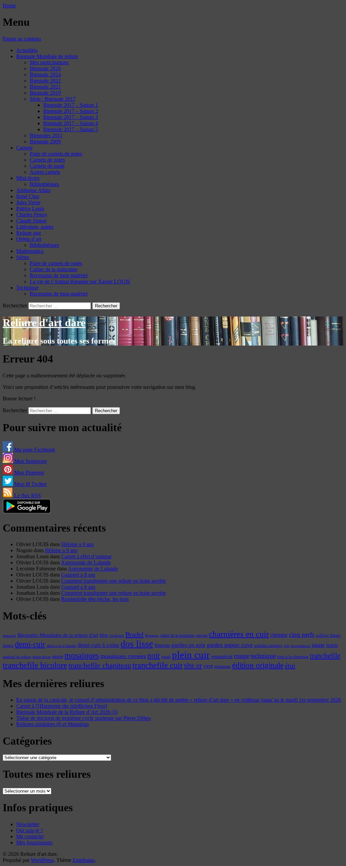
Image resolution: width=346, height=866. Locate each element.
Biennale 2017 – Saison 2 (70, 111)
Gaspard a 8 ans (78, 575)
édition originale (257, 665)
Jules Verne (28, 202)
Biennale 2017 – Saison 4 (70, 123)
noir (153, 655)
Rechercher (15, 305)
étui (290, 665)
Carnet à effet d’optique (86, 556)
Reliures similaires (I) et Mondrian (52, 724)
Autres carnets (45, 172)
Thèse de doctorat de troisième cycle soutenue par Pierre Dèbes (83, 718)
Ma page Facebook (34, 449)
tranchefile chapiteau (100, 665)
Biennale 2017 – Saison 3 (70, 117)
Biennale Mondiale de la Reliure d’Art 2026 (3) (67, 712)
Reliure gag (28, 233)
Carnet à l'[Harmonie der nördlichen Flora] (61, 706)
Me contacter (30, 836)
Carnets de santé (47, 166)
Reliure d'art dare (44, 323)
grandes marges (268, 645)
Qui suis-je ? (29, 830)
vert (208, 666)
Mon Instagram (30, 461)
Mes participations (49, 62)
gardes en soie (188, 645)
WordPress (42, 860)
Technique (27, 287)
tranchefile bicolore (35, 665)
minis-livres (41, 657)
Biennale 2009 (45, 141)
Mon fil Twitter (30, 484)
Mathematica (30, 251)
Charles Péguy (31, 214)
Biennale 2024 (45, 74)
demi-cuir (30, 644)
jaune (318, 644)
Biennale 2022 (45, 81)
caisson (201, 635)
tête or (193, 665)
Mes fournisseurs (34, 842)
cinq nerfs (301, 634)
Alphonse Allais (33, 190)
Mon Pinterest (28, 472)
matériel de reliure (17, 657)
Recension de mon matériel (59, 275)
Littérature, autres (34, 227)
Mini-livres (28, 178)
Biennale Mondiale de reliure (47, 56)
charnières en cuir (239, 633)
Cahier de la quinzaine (53, 269)
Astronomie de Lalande (86, 562)
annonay (9, 635)
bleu (104, 635)
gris (286, 646)
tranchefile (325, 656)
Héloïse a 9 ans (77, 544)
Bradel (134, 634)
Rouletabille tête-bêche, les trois (95, 599)
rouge (241, 655)
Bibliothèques (44, 184)
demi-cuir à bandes (61, 645)
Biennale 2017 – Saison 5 (70, 129)
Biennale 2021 (45, 87)
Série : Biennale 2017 (53, 99)
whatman (222, 666)
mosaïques (82, 655)
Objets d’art (28, 239)
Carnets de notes (47, 160)
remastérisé (221, 656)
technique (263, 655)
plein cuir (191, 654)
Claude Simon (31, 221)
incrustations (300, 645)
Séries (22, 257)
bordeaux (116, 635)
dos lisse (137, 644)
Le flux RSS (27, 495)
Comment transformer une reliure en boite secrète (113, 581)
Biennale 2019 (45, 93)
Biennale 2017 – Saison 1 (70, 105)
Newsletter (27, 824)
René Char (27, 196)
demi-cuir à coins (98, 644)
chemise (279, 635)
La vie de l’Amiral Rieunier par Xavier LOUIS (80, 281)
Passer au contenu (22, 39)
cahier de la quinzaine (177, 635)
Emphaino (84, 860)
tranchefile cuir (157, 665)
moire (57, 656)
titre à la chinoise (292, 656)
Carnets (24, 147)
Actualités (27, 50)
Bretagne (152, 635)
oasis (166, 656)
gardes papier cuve (230, 644)
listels (332, 645)
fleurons (162, 645)
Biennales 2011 (46, 135)
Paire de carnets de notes (56, 154)
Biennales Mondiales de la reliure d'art (58, 635)
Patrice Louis (30, 208)
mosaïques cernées (123, 656)
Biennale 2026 (45, 68)
